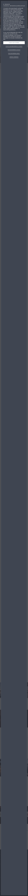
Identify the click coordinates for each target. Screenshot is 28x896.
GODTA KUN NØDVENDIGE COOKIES (14, 46)
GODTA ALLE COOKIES (14, 42)
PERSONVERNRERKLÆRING (14, 53)
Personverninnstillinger (14, 49)
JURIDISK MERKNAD (14, 56)
